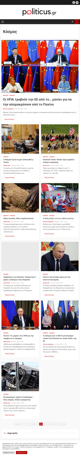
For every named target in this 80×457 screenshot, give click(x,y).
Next (64, 424)
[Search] (72, 22)
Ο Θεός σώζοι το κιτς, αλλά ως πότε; (60, 197)
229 (37, 424)
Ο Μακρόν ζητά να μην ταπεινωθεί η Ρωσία (20, 139)
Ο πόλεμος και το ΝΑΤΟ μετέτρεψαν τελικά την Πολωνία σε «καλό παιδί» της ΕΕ (60, 315)
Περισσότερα (9, 119)
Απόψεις (45, 215)
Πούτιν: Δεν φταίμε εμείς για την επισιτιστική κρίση (60, 256)
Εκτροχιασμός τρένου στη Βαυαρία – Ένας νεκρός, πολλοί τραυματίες (20, 376)
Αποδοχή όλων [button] (21, 452)
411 (60, 424)
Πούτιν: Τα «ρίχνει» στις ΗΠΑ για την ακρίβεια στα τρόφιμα (20, 315)
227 (29, 424)
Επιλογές (6, 95)
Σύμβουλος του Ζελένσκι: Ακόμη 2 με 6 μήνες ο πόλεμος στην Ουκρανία (20, 256)
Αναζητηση (77, 21)
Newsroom (6, 165)
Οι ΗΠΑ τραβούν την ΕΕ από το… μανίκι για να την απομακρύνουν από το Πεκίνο (40, 66)
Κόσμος (12, 95)
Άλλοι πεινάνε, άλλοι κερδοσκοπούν (20, 197)
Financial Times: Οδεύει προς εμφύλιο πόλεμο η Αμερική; (60, 139)
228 (33, 424)
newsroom (46, 165)
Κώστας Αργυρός (8, 109)
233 (53, 424)
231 (45, 424)
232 (49, 424)
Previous (17, 424)
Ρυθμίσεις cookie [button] (9, 452)
